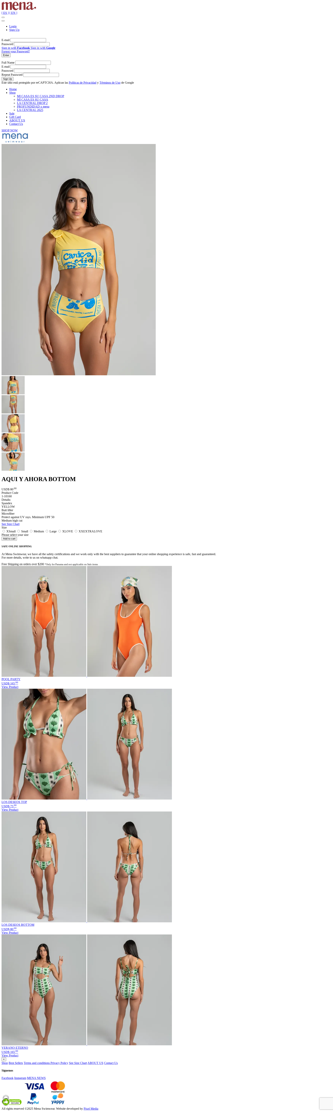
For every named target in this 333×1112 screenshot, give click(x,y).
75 (9, 806)
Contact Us (16, 123)
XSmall (11, 531)
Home (13, 89)
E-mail (6, 40)
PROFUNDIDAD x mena (33, 106)
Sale (11, 113)
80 (9, 929)
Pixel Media (91, 1108)
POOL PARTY (11, 679)
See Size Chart (10, 524)
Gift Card (15, 117)
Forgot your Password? (16, 51)
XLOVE (67, 531)
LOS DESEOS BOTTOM (18, 924)
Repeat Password (12, 74)
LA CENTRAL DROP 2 (32, 103)
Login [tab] (13, 26)
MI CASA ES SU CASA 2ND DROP (40, 96)
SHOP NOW (10, 130)
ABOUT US (17, 120)
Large (53, 531)
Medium (38, 531)
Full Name (8, 62)
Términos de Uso (109, 82)
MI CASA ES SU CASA (32, 99)
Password (7, 44)
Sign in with (16, 48)
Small (24, 531)
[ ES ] (5, 12)
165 (10, 683)
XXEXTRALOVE (90, 531)
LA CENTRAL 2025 (30, 110)
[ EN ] (13, 12)
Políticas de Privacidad (82, 82)
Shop (12, 92)
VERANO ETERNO (15, 1047)
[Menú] (3, 17)
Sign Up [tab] (14, 29)
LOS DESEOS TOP (14, 802)
